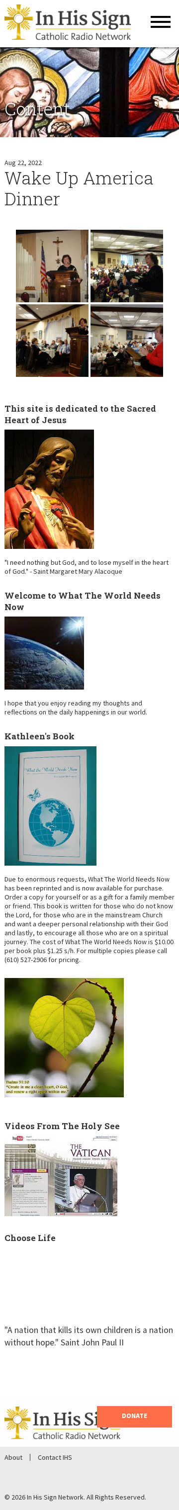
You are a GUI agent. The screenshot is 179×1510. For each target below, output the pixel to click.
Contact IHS (55, 1457)
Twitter (48, 1474)
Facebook (22, 1474)
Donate (134, 1415)
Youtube (74, 1474)
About (13, 1457)
